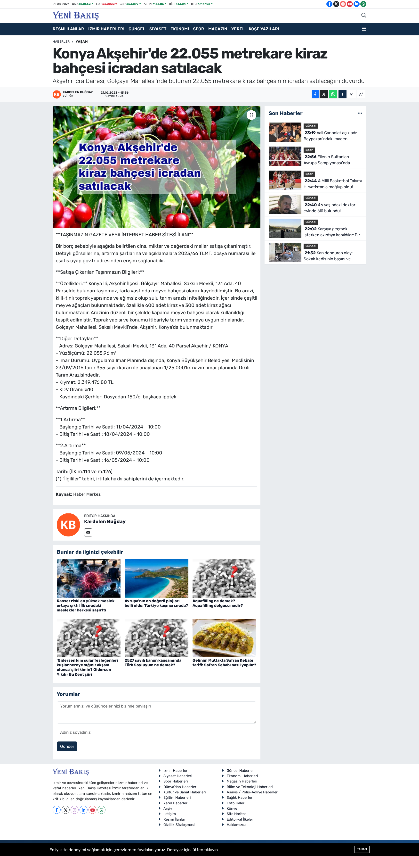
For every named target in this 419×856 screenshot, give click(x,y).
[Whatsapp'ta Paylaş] (333, 94)
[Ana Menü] (364, 29)
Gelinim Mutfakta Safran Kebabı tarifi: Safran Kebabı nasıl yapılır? (224, 662)
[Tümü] (360, 113)
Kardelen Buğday (105, 521)
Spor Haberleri (175, 781)
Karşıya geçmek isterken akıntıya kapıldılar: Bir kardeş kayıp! (332, 232)
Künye (232, 808)
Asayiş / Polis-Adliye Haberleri (253, 792)
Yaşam (82, 42)
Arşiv (167, 808)
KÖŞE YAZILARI (264, 28)
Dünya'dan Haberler (179, 787)
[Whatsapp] (101, 810)
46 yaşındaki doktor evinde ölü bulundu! (329, 208)
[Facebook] (57, 810)
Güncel (311, 126)
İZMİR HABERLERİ (106, 28)
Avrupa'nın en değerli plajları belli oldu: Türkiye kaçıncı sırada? (156, 603)
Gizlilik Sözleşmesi (179, 825)
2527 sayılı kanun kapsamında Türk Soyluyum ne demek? (153, 662)
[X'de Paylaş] (324, 94)
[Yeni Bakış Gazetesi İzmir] (76, 15)
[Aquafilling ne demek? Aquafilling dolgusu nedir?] (224, 578)
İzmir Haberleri (175, 770)
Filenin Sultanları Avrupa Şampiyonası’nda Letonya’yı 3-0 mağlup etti (329, 160)
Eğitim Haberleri (177, 797)
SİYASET (157, 28)
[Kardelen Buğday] (68, 524)
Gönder (67, 746)
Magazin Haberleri (242, 781)
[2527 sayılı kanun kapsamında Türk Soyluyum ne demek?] (156, 637)
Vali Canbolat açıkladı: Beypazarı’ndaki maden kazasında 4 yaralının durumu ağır (331, 136)
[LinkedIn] (84, 810)
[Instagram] (75, 810)
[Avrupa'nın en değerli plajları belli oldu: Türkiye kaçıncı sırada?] (156, 578)
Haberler (61, 42)
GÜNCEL (137, 28)
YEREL (238, 28)
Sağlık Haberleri (240, 797)
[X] (66, 810)
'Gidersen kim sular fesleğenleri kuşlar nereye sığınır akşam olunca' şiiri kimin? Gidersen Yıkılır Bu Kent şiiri (87, 667)
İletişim (169, 814)
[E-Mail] (88, 532)
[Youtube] (93, 810)
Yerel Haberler (175, 803)
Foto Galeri (236, 803)
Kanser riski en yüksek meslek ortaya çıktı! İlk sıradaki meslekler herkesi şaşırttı (85, 605)
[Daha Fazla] (342, 94)
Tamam (362, 849)
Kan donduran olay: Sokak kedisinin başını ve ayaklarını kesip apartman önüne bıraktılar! (328, 256)
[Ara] (363, 16)
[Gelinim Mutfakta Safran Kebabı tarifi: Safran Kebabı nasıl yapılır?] (224, 637)
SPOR (198, 28)
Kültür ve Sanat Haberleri (184, 792)
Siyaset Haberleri (177, 776)
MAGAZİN (217, 28)
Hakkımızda (236, 825)
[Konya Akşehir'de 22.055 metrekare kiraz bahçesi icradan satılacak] (156, 167)
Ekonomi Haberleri (242, 776)
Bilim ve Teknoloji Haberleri (250, 787)
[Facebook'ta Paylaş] (315, 94)
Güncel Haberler (240, 770)
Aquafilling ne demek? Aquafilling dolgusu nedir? (218, 603)
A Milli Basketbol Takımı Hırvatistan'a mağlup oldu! (333, 183)
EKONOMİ (179, 28)
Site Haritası (237, 814)
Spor (309, 150)
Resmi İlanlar (174, 819)
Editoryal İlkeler (240, 819)
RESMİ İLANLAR (68, 28)
